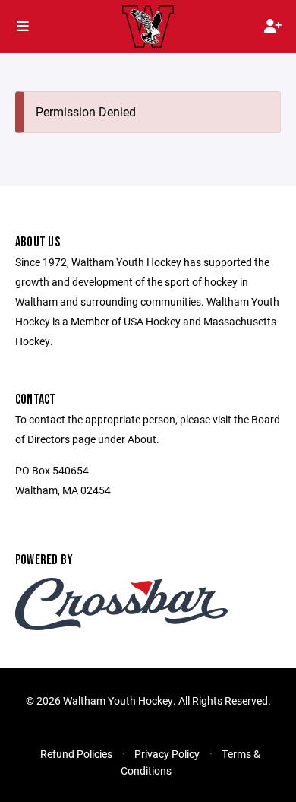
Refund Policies (76, 754)
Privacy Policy (167, 754)
